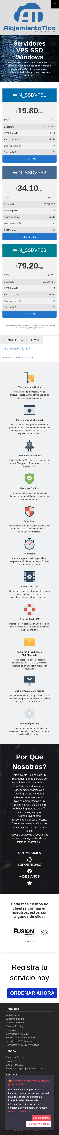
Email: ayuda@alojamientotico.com (24, 1068)
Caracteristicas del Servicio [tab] (21, 340)
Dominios (11, 1030)
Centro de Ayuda (15, 1057)
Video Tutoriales (14, 1064)
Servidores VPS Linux (17, 1033)
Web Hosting (13, 1015)
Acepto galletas (41, 1117)
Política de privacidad (19, 1111)
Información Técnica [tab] (16, 348)
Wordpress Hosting (16, 1022)
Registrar (30, 158)
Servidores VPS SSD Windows (22, 1044)
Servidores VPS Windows (19, 1041)
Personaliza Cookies (39, 1123)
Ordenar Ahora (32, 993)
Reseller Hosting (14, 1026)
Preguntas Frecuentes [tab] (18, 357)
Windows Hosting (15, 1018)
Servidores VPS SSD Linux (20, 1037)
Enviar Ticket (13, 1061)
